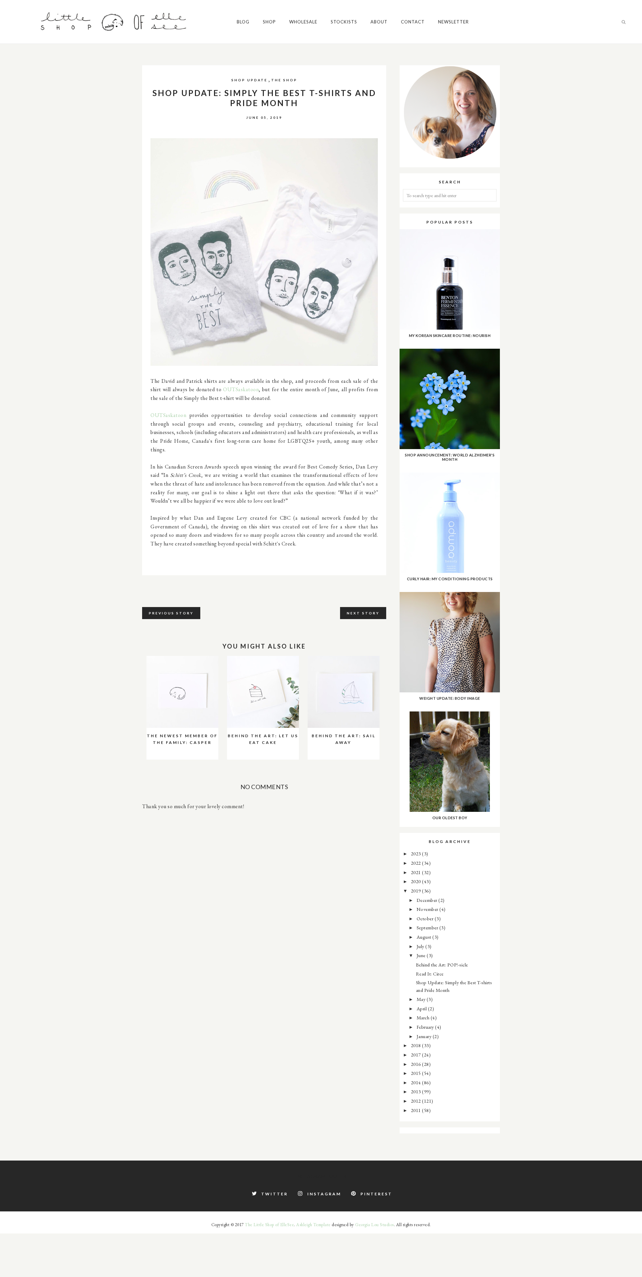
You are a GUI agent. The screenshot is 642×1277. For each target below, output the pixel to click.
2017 (416, 1054)
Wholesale (303, 21)
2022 (416, 863)
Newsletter (453, 21)
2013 (416, 1091)
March (424, 1017)
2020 (416, 881)
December (428, 900)
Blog (243, 21)
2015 (416, 1073)
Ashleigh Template (313, 1224)
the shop (284, 80)
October (426, 918)
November (428, 909)
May (422, 999)
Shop (269, 21)
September (428, 927)
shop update (249, 80)
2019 (416, 890)
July (421, 946)
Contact (413, 21)
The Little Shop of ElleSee (269, 1224)
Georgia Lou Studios (374, 1224)
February (426, 1027)
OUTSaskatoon (241, 389)
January (425, 1036)
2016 (416, 1064)
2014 (416, 1082)
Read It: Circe (430, 973)
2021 (416, 872)
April (422, 1008)
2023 (416, 853)
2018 (416, 1045)
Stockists (344, 21)
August (425, 937)
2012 (416, 1101)
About (379, 21)
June (422, 955)
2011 (416, 1110)
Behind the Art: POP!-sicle (442, 964)
